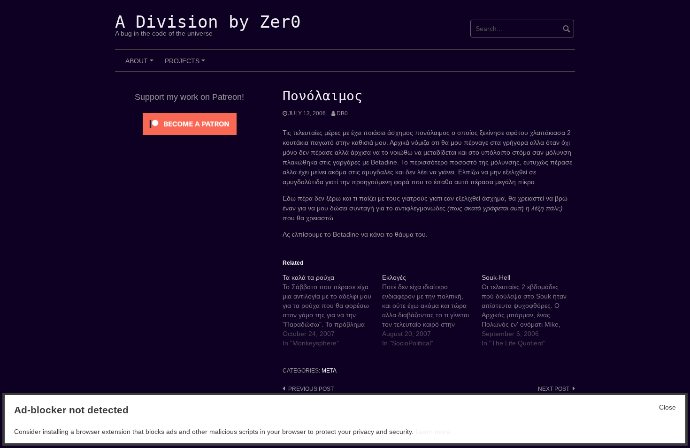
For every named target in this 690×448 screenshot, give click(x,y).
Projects (186, 64)
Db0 (342, 113)
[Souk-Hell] (531, 310)
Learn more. (433, 431)
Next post (553, 389)
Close (667, 407)
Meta (329, 370)
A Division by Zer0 (208, 21)
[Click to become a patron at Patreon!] (190, 123)
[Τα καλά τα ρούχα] (332, 310)
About (140, 64)
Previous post (311, 389)
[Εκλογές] (432, 310)
